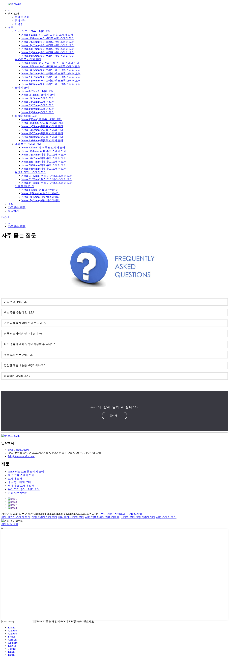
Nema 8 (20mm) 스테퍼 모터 (37, 91)
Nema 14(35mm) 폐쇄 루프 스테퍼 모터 (43, 154)
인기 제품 (106, 513)
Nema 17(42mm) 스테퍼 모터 (37, 101)
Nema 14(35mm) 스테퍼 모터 (37, 98)
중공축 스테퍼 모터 (26, 115)
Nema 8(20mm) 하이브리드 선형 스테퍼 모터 (47, 34)
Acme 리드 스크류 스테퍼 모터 (33, 31)
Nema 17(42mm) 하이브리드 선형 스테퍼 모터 (47, 45)
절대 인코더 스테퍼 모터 (15, 517)
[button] (114, 415)
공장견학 (20, 20)
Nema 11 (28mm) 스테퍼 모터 (38, 94)
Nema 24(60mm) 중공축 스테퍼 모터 (42, 136)
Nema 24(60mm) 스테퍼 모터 (37, 108)
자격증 (19, 24)
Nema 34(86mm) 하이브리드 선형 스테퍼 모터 (47, 55)
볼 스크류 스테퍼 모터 (28, 59)
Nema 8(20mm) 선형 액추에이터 (39, 189)
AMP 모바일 (135, 513)
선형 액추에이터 (24, 186)
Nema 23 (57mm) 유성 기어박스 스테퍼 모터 (46, 179)
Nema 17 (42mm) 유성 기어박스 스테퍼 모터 (46, 175)
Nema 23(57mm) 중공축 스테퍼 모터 (42, 133)
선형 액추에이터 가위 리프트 (102, 517)
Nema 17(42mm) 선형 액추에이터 (40, 200)
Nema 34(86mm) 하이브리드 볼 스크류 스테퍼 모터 (50, 84)
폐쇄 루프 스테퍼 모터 (28, 144)
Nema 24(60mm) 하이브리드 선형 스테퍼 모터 (47, 52)
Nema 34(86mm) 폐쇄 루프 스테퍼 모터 (43, 168)
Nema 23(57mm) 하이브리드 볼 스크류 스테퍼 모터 (50, 77)
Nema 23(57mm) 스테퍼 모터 (37, 105)
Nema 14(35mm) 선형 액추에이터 (40, 196)
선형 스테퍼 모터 (166, 517)
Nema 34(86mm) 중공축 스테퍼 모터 (42, 140)
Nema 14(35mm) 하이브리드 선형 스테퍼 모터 (47, 41)
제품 (10, 27)
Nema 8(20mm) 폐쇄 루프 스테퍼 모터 (43, 147)
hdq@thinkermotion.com (21, 456)
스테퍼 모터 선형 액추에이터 (138, 517)
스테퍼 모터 (22, 87)
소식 (10, 203)
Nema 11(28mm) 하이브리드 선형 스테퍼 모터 (47, 38)
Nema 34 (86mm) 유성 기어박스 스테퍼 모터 (46, 182)
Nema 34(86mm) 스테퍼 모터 (37, 112)
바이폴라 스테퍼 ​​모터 (71, 517)
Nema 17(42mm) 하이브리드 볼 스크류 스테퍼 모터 (50, 73)
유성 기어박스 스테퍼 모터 (30, 172)
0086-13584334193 (18, 449)
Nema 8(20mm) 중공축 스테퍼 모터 (41, 119)
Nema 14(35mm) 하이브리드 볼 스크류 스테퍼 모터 (50, 70)
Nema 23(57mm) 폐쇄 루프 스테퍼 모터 (43, 161)
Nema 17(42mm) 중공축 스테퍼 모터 (42, 129)
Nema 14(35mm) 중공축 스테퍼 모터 (42, 126)
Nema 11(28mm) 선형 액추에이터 (40, 193)
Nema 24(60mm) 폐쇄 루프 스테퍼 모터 (43, 165)
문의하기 (13, 211)
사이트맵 (120, 513)
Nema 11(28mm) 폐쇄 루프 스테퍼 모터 (43, 151)
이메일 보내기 (9, 524)
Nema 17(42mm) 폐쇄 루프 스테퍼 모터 (43, 158)
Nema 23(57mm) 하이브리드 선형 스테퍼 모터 (47, 48)
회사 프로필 (22, 17)
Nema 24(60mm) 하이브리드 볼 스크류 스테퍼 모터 (50, 80)
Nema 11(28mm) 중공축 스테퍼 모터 (42, 122)
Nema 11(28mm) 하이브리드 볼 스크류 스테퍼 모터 (50, 66)
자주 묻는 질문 (16, 207)
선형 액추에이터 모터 (44, 517)
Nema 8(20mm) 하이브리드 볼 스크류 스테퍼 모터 (50, 62)
